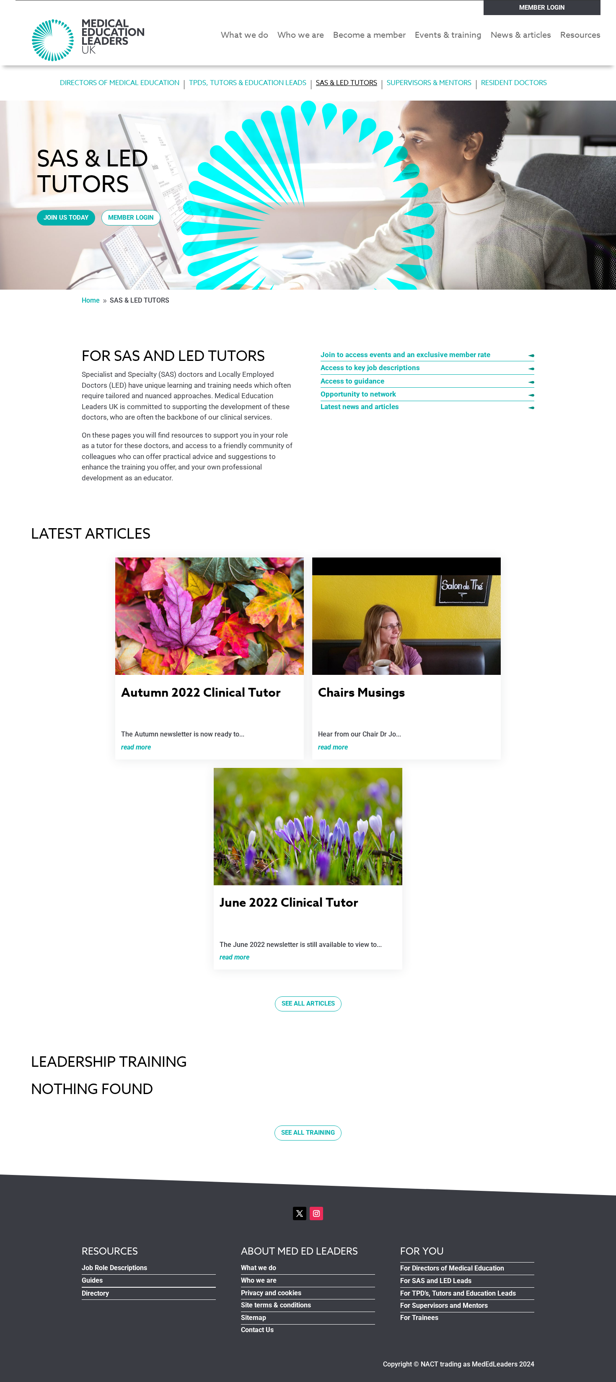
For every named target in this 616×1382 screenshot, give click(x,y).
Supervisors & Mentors (429, 84)
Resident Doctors (514, 84)
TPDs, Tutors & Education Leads (247, 84)
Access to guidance (352, 381)
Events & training (448, 36)
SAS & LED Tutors (346, 84)
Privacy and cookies (271, 1293)
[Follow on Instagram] (316, 1213)
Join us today (66, 217)
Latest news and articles (361, 406)
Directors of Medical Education (119, 84)
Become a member (369, 36)
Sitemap (253, 1318)
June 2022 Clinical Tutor (289, 902)
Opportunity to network (359, 394)
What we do (244, 36)
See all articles (308, 1003)
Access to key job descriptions (371, 367)
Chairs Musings (361, 692)
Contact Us (257, 1330)
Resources (580, 36)
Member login (542, 7)
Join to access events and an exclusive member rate (405, 354)
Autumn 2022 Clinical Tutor (201, 692)
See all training (308, 1132)
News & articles (521, 36)
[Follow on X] (299, 1213)
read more (136, 747)
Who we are (300, 36)
